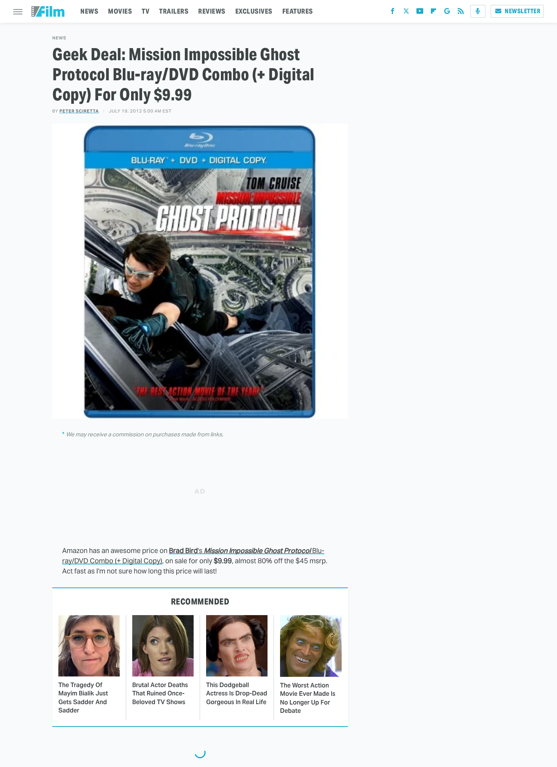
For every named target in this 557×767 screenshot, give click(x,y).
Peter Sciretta (79, 111)
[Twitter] (406, 12)
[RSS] (461, 12)
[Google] (447, 12)
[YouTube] (420, 12)
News (59, 38)
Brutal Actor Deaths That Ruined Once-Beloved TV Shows (160, 693)
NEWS (89, 11)
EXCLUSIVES (253, 11)
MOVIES (120, 11)
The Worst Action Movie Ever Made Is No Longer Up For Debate (307, 698)
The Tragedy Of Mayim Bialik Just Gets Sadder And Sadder (83, 697)
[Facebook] (392, 12)
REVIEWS (211, 11)
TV (145, 11)
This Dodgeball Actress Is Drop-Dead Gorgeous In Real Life (236, 693)
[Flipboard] (433, 12)
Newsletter (522, 11)
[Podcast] (477, 11)
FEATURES (297, 11)
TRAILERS (173, 11)
